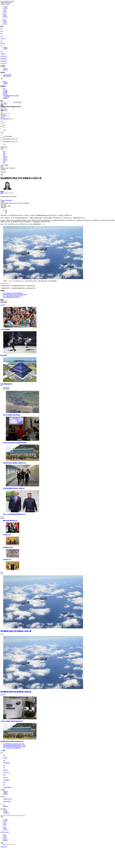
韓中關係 (3, 43)
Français (5, 828)
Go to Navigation (11, 1)
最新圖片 (5, 47)
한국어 (4, 822)
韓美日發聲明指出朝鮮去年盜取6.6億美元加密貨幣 (15, 294)
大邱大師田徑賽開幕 (5, 329)
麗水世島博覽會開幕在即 (6, 384)
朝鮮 (2, 41)
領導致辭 (5, 92)
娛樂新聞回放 (4, 58)
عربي (4, 826)
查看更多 (5, 110)
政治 (2, 31)
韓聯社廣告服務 (7, 76)
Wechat (4, 20)
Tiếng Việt (5, 829)
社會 (2, 36)
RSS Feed (5, 24)
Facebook (5, 21)
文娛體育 (3, 38)
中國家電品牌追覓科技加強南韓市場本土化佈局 (14, 746)
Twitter (4, 22)
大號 (6, 213)
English (4, 823)
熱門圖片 (3, 518)
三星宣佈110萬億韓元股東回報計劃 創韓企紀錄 (12, 721)
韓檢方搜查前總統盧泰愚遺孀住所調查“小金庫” (14, 745)
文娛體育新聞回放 (7, 787)
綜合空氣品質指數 (5, 118)
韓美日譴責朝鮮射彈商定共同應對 (11, 297)
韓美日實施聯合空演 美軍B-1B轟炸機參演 (13, 293)
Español (5, 827)
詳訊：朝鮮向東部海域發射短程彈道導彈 (12, 295)
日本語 (4, 824)
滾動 (2, 28)
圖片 (2, 46)
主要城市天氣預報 (7, 74)
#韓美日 (5, 103)
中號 (6, 211)
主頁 (2, 750)
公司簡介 (5, 90)
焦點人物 (5, 68)
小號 (6, 210)
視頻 (2, 51)
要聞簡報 (5, 794)
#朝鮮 (2, 103)
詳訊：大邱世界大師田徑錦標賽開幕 (11, 748)
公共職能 (5, 91)
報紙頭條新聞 (4, 61)
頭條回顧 (3, 53)
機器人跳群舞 (4, 355)
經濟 (2, 33)
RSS (4, 81)
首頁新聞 (3, 694)
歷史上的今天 (4, 63)
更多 (2, 516)
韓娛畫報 (5, 48)
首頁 (4, 88)
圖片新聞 (3, 305)
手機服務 (5, 82)
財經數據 (5, 69)
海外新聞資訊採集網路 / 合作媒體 (11, 95)
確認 (2, 174)
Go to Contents (4, 1)
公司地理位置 (6, 97)
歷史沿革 (5, 94)
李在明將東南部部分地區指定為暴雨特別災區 (13, 743)
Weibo (4, 19)
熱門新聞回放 (4, 56)
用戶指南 (5, 98)
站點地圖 (5, 83)
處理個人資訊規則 (5, 832)
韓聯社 (2, 105)
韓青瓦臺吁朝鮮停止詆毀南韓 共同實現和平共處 (12, 741)
